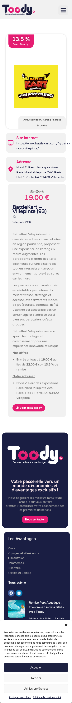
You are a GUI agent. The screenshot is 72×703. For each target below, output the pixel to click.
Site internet (27, 138)
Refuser (36, 678)
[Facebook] (11, 593)
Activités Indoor (32, 119)
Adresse (23, 162)
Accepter (36, 667)
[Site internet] (10, 143)
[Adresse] (10, 169)
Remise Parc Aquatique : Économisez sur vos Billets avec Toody (46, 607)
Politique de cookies (20, 697)
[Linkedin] (19, 593)
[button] (66, 625)
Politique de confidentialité (47, 697)
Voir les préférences (36, 688)
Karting (47, 119)
